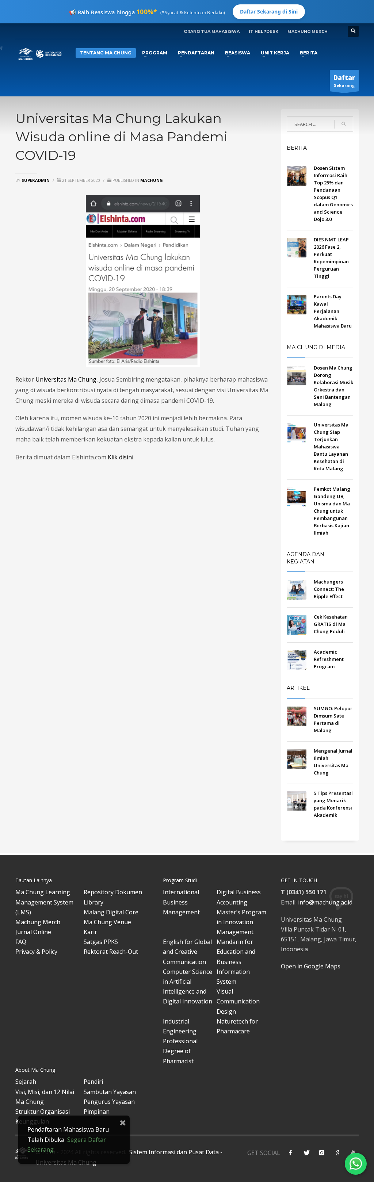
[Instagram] (321, 1152)
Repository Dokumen (113, 892)
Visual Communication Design (238, 1001)
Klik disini (120, 457)
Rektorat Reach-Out (111, 952)
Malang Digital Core (111, 912)
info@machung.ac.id (325, 902)
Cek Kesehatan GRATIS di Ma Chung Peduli (331, 624)
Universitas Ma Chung (65, 379)
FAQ (20, 942)
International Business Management (181, 902)
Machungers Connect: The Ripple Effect (329, 589)
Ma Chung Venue (107, 922)
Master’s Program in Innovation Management (241, 922)
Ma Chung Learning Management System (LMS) (44, 902)
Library (93, 902)
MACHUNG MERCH (307, 31)
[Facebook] (290, 1152)
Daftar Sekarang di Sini (269, 11)
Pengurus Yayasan (109, 1102)
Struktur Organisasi (42, 1112)
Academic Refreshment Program (329, 659)
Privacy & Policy (36, 952)
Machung (151, 180)
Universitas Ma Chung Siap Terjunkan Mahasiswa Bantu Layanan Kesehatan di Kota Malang (331, 446)
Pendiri (93, 1082)
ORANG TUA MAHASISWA (212, 31)
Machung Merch (37, 922)
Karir (90, 932)
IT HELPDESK (263, 31)
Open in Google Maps (310, 966)
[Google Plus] (337, 1152)
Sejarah (25, 1082)
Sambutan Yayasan (110, 1092)
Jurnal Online (33, 932)
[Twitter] (306, 1152)
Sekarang (344, 80)
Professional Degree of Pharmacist (180, 1051)
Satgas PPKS (101, 942)
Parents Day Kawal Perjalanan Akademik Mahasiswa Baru (333, 311)
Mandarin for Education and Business (236, 951)
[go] (343, 124)
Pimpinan (97, 1112)
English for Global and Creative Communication (187, 951)
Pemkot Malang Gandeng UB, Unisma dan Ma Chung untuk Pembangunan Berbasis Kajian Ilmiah (332, 511)
